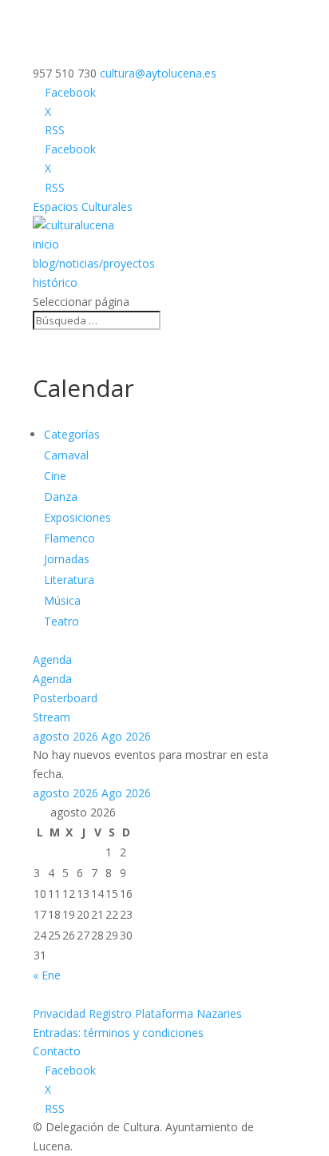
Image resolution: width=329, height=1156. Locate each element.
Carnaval (66, 455)
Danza (60, 496)
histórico (55, 282)
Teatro (61, 621)
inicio (46, 244)
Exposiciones (77, 517)
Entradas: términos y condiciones (118, 1032)
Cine (55, 475)
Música (62, 600)
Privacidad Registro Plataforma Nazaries (137, 1013)
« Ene (47, 975)
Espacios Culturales (83, 206)
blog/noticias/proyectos (94, 263)
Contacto (57, 1051)
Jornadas (66, 558)
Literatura (69, 579)
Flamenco (69, 538)
